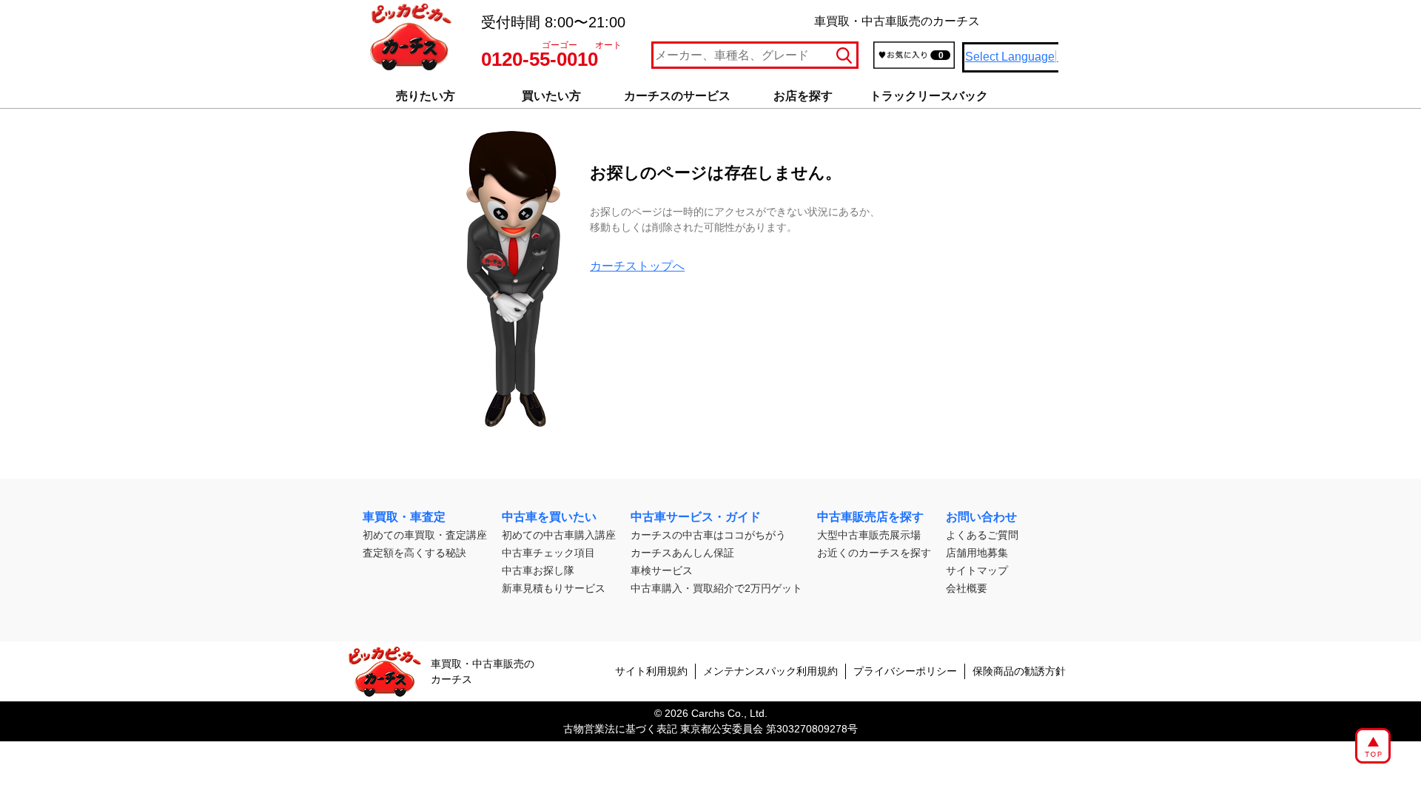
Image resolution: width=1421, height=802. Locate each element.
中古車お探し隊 (538, 570)
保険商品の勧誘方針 (1019, 671)
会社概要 (966, 588)
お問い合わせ (981, 516)
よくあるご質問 (982, 535)
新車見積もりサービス (553, 588)
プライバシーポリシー (905, 671)
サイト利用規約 (651, 671)
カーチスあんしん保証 (682, 553)
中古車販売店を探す (870, 516)
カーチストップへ (637, 266)
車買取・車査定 (404, 516)
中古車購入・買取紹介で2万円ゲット (716, 588)
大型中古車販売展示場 (869, 535)
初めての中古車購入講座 (559, 535)
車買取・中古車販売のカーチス (482, 671)
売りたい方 (425, 96)
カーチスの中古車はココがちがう (708, 535)
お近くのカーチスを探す (874, 553)
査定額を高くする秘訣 (414, 553)
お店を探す (803, 96)
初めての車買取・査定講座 (425, 535)
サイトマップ (977, 570)
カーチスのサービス (677, 96)
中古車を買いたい (549, 516)
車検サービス (662, 570)
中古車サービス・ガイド (696, 516)
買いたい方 (551, 96)
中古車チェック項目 (548, 553)
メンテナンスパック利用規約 (770, 671)
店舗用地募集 (977, 553)
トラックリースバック (929, 96)
